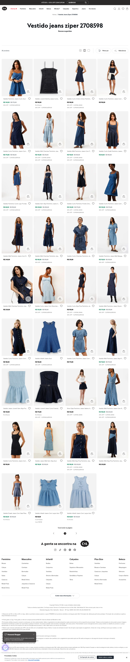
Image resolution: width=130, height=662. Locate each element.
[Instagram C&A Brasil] (55, 550)
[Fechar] (126, 657)
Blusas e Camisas (100, 567)
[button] (115, 9)
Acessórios (122, 579)
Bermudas (25, 571)
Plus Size (98, 559)
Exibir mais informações (63, 596)
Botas (71, 563)
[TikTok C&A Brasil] (60, 550)
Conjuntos (49, 567)
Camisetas (25, 563)
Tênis (71, 579)
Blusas (4, 563)
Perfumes (122, 563)
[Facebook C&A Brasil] (75, 550)
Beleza (49, 9)
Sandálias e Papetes (76, 575)
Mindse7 (57, 9)
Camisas (24, 567)
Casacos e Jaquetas (101, 571)
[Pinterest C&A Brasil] (65, 550)
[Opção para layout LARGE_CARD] (88, 50)
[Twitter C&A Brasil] (70, 550)
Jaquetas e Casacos (28, 584)
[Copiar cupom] (85, 2)
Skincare (122, 571)
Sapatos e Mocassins (76, 567)
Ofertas (13, 9)
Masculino (32, 9)
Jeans (84, 9)
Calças (4, 567)
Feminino (23, 9)
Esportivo (75, 9)
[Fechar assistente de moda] (34, 634)
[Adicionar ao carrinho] (28, 92)
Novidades (92, 9)
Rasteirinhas (74, 571)
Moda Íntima (6, 588)
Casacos (4, 579)
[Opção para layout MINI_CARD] (80, 50)
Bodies (48, 563)
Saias (3, 575)
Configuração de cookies (87, 657)
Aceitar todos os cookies (105, 657)
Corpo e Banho (123, 575)
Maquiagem (122, 567)
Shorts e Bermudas (52, 575)
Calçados (66, 9)
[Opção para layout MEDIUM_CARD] (84, 50)
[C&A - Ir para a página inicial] (4, 9)
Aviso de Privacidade (34, 660)
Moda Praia (5, 584)
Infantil (41, 9)
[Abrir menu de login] (119, 9)
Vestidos (4, 571)
